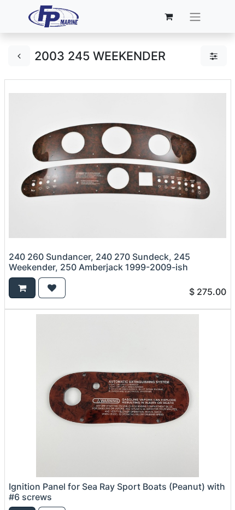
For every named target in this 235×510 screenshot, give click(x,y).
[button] (22, 287)
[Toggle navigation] (195, 16)
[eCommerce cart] (168, 16)
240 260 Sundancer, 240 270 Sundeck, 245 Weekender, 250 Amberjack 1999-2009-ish (99, 262)
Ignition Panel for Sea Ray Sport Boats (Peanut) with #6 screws (117, 491)
